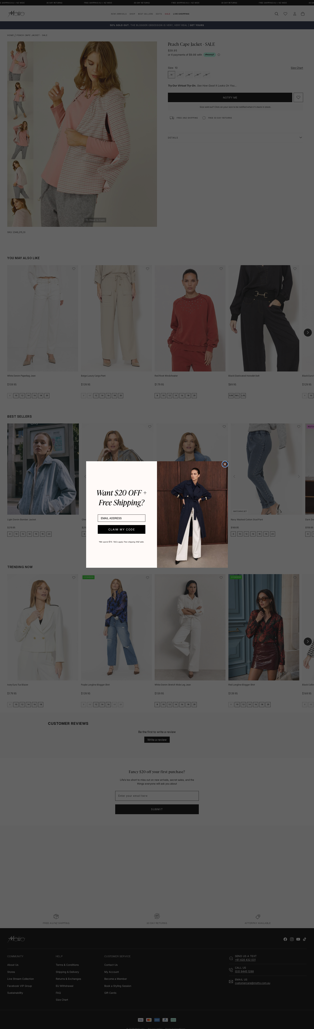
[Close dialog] (225, 464)
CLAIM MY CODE (121, 529)
